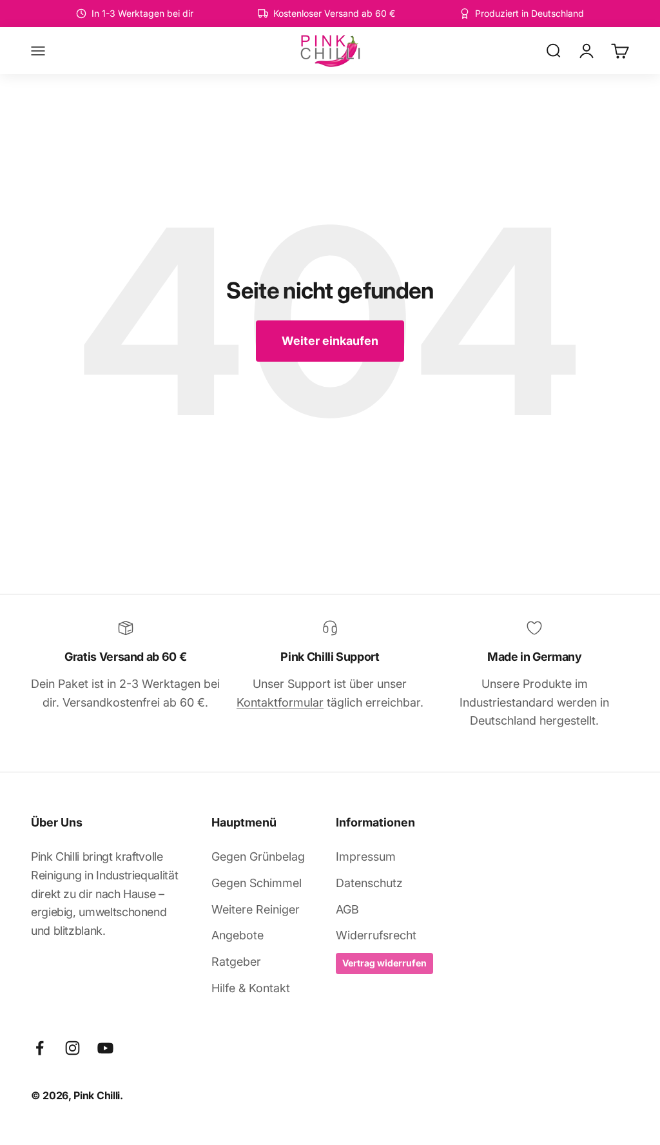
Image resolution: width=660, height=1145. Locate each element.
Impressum (366, 856)
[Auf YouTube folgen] (105, 1048)
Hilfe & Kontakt (250, 988)
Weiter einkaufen (330, 340)
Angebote (237, 935)
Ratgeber (236, 961)
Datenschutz (369, 883)
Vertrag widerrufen (384, 962)
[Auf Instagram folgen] (72, 1048)
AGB (347, 909)
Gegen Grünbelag (258, 856)
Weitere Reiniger (255, 909)
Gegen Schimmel (256, 883)
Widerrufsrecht (376, 935)
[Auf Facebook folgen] (39, 1048)
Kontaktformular (280, 702)
